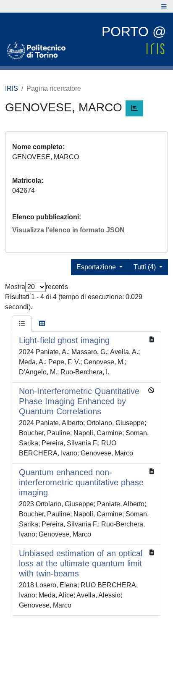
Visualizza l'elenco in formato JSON (68, 230)
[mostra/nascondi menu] (164, 6)
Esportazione (97, 267)
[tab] (22, 324)
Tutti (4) (145, 267)
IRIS (11, 88)
